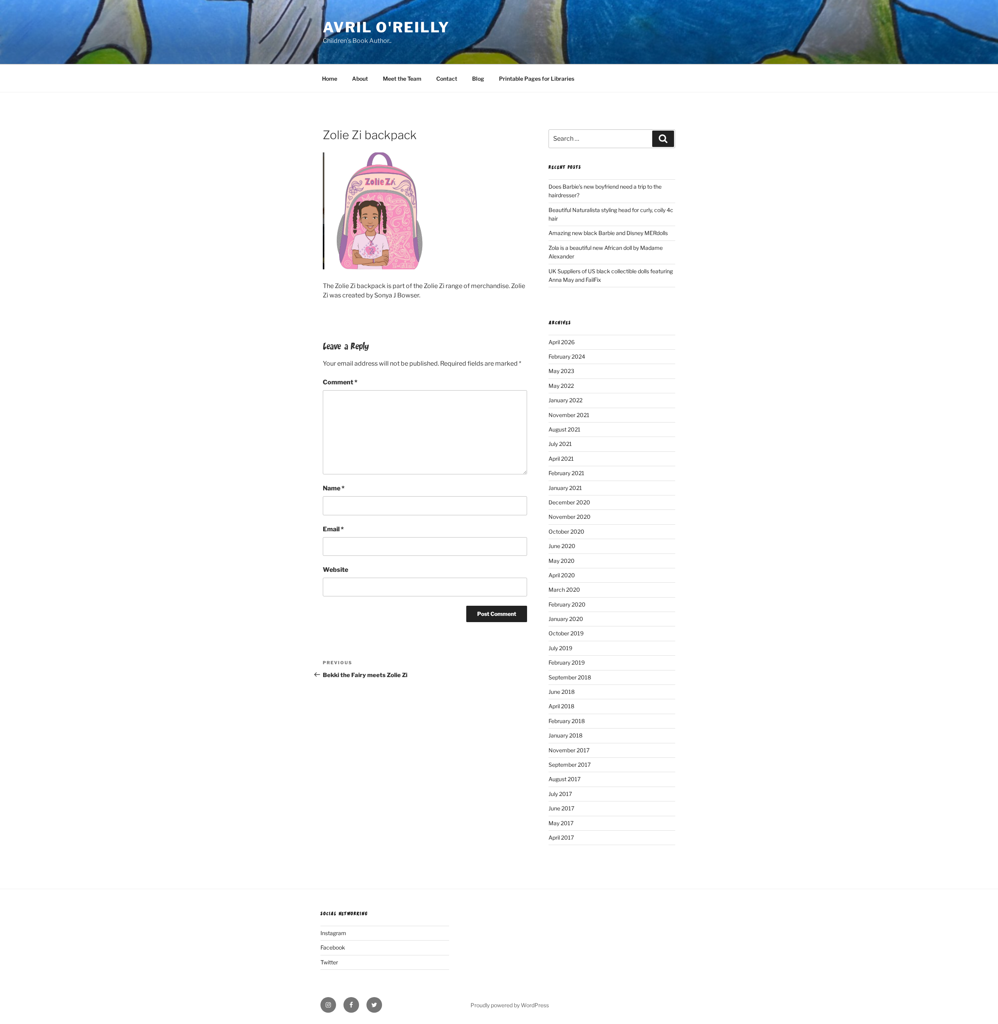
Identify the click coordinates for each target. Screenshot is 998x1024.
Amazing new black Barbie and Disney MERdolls (608, 233)
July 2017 (560, 794)
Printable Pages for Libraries (536, 78)
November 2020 (570, 516)
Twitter (329, 962)
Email (333, 529)
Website (335, 569)
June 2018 (562, 691)
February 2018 (567, 721)
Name (334, 488)
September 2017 (570, 764)
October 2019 (566, 633)
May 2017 (561, 823)
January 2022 (565, 400)
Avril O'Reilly (386, 27)
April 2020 (562, 575)
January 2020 (566, 618)
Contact (446, 78)
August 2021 (564, 429)
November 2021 (569, 415)
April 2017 (561, 837)
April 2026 (562, 342)
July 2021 (560, 443)
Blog (478, 78)
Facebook (332, 947)
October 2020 (566, 531)
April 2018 (561, 706)
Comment (340, 382)
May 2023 (561, 371)
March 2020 (564, 589)
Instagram (333, 933)
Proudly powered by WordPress (510, 1005)
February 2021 (566, 473)
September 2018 (570, 677)
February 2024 (567, 356)
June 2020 (562, 546)
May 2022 (561, 385)
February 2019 (567, 662)
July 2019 (560, 648)
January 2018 (565, 735)
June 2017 (561, 808)
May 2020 (562, 560)
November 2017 (569, 750)
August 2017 (564, 779)
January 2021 (565, 488)
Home (329, 78)
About (360, 78)
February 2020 (567, 604)
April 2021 (561, 458)
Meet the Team (402, 78)
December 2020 (569, 502)
